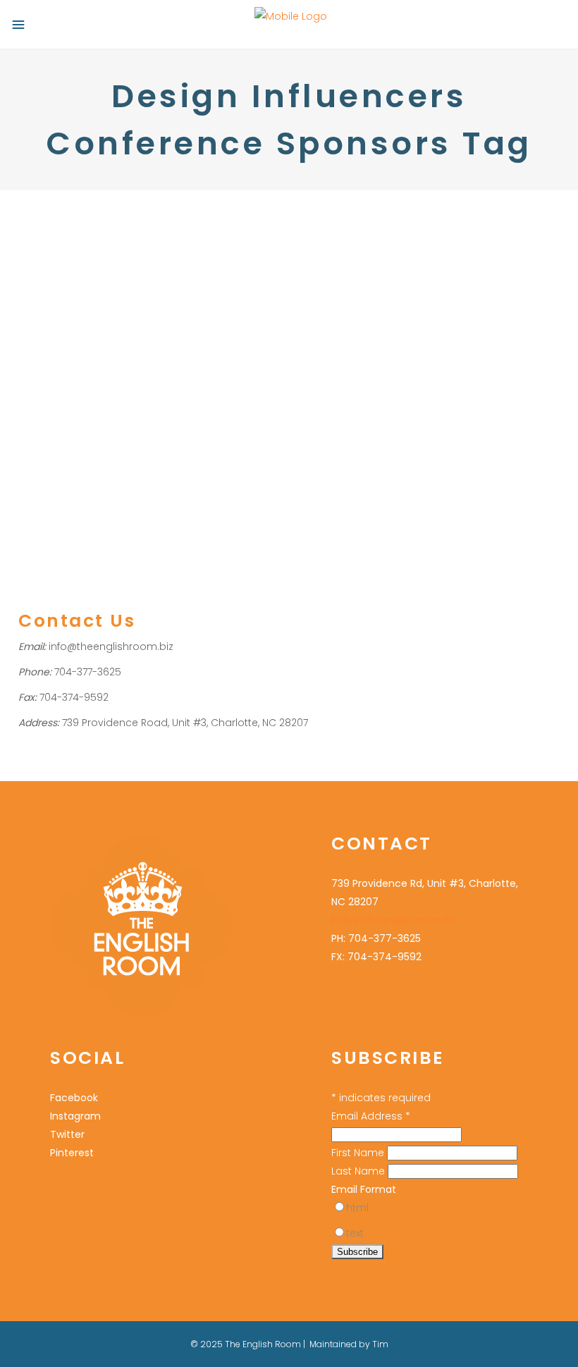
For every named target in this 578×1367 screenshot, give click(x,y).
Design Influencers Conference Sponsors (113, 395)
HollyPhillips (208, 322)
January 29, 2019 (53, 227)
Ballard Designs (188, 340)
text (355, 1233)
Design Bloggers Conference (86, 322)
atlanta (131, 340)
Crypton (36, 358)
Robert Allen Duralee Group (142, 413)
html (357, 1208)
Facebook (74, 1098)
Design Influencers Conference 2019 (162, 377)
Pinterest (72, 1153)
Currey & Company (103, 358)
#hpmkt (36, 340)
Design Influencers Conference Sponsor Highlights (111, 275)
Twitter (67, 1134)
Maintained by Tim (348, 1344)
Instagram (75, 1116)
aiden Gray (85, 340)
